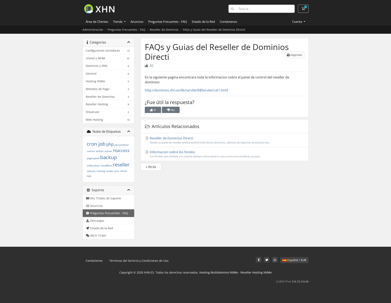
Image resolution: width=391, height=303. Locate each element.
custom (91, 151)
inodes (109, 171)
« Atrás (151, 167)
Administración (92, 29)
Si (154, 110)
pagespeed (93, 158)
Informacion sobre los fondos (205, 154)
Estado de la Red (203, 22)
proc (116, 171)
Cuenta (297, 22)
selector (91, 171)
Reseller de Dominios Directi (209, 140)
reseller (121, 164)
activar (108, 151)
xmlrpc (100, 151)
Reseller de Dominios (164, 29)
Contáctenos (228, 22)
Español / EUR (296, 260)
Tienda (118, 22)
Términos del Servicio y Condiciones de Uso (138, 261)
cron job (96, 143)
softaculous (93, 165)
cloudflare (106, 165)
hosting (101, 171)
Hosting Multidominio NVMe (218, 272)
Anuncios (137, 22)
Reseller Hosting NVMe (256, 272)
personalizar (121, 145)
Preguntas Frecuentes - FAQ (167, 22)
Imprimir (296, 55)
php (110, 144)
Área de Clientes (97, 22)
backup (108, 157)
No (172, 110)
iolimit (123, 171)
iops (89, 176)
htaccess (121, 150)
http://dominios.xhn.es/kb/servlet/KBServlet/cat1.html (186, 90)
